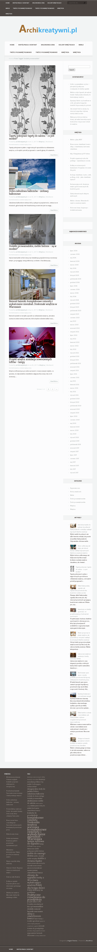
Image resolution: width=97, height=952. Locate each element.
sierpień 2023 (74, 314)
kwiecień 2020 (74, 427)
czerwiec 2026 (75, 254)
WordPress (89, 941)
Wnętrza (60, 8)
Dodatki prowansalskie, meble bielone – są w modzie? (32, 247)
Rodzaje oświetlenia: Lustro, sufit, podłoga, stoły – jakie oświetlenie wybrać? (80, 177)
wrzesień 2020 (75, 409)
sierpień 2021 (74, 370)
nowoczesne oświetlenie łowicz (35, 871)
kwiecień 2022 (74, 342)
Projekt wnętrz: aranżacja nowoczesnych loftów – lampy (30, 360)
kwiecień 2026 (74, 261)
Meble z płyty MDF (76, 140)
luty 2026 (73, 268)
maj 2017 (73, 462)
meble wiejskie (32, 859)
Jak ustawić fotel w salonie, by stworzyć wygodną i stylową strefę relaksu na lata (79, 111)
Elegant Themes (72, 941)
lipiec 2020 (73, 416)
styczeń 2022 (74, 353)
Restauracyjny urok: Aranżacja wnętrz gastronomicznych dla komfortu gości (79, 186)
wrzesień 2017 (74, 448)
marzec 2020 (74, 430)
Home (8, 3)
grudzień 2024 (74, 282)
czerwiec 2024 (74, 289)
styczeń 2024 (74, 300)
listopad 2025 (74, 275)
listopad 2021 (74, 360)
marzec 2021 (74, 388)
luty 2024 (73, 296)
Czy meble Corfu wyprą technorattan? (35, 784)
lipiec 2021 (73, 374)
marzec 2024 (74, 293)
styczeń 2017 (74, 473)
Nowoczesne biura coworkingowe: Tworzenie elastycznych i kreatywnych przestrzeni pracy (14, 825)
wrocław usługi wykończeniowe (36, 931)
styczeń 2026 (74, 272)
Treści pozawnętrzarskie (22, 8)
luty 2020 (73, 434)
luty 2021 (73, 392)
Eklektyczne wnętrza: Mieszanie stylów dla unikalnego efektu (12, 895)
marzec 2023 (74, 325)
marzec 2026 (74, 265)
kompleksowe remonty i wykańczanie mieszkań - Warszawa (36, 834)
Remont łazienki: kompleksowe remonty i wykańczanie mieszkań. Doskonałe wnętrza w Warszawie (33, 304)
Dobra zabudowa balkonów (35, 792)
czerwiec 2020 (75, 420)
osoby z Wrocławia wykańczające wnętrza (35, 881)
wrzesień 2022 (75, 328)
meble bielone (39, 851)
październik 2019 (75, 444)
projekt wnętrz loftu (34, 902)
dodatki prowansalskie (34, 798)
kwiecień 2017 (74, 466)
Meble (8, 8)
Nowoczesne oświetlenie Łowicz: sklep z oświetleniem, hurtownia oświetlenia (80, 146)
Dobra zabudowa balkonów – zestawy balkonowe (28, 192)
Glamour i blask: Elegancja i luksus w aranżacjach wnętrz (14, 870)
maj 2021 (73, 381)
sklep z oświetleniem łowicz (34, 916)
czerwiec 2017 (74, 459)
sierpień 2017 (74, 451)
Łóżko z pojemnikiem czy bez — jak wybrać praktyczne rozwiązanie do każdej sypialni (80, 86)
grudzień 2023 (74, 303)
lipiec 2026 (73, 251)
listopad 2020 (74, 402)
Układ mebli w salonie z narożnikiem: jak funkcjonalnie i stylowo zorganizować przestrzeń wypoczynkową (80, 717)
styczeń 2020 (74, 437)
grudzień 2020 (75, 399)
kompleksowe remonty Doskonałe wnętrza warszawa (35, 822)
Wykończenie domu (12, 834)
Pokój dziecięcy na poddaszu (35, 891)
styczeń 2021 (74, 395)
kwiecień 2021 (74, 385)
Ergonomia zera (38, 3)
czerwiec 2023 (74, 318)
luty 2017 (73, 469)
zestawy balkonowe (40, 935)
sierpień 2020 (74, 413)
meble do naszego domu (36, 854)
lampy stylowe (37, 846)
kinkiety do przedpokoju (32, 814)
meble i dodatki (39, 856)
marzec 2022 (74, 346)
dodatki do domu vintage (35, 796)
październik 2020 (75, 406)
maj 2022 (73, 339)
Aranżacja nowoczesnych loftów (36, 777)
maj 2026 (73, 258)
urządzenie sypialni (32, 926)
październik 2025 (75, 279)
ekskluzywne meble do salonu (35, 802)
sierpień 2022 (74, 332)
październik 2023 (75, 311)
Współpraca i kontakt (21, 3)
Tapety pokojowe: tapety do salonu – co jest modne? (31, 137)
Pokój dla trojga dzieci (36, 886)
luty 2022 (73, 349)
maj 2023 (73, 321)
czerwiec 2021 (74, 377)
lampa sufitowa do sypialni (35, 842)
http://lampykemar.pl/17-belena (80, 154)
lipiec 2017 (73, 455)
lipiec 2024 (73, 286)
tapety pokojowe (35, 923)
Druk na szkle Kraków (13, 877)
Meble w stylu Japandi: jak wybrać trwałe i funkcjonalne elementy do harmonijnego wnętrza (80, 94)
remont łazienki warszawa (35, 910)
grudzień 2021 (74, 356)
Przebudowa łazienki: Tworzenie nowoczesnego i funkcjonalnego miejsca (14, 793)
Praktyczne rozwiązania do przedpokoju (36, 897)
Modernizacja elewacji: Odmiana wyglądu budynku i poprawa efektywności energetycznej (13, 781)
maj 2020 (73, 423)
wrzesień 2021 (74, 367)
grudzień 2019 (74, 441)
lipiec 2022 (73, 335)
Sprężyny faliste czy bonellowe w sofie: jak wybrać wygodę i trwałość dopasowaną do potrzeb (80, 103)
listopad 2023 (74, 307)
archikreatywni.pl (21, 142)
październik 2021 (75, 363)
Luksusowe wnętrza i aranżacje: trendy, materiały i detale (80, 656)
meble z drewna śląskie (36, 859)
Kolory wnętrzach (54, 3)
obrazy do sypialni (32, 876)
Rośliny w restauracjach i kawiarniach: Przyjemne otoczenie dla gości (80, 167)
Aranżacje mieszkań (32, 779)
